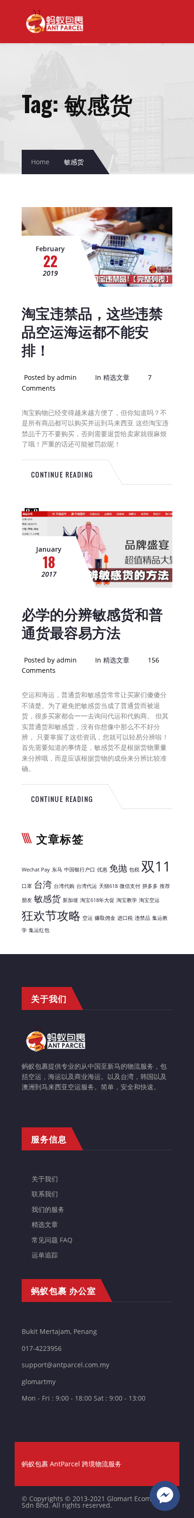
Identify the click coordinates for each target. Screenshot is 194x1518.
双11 (156, 866)
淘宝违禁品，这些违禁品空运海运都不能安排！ (92, 331)
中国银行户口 (79, 869)
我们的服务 (48, 1209)
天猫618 (108, 886)
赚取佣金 (105, 918)
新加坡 (70, 900)
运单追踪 (45, 1254)
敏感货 (47, 899)
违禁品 (142, 918)
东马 (57, 869)
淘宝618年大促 (97, 900)
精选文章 (116, 377)
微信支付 (130, 886)
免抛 (118, 868)
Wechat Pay (36, 869)
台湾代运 (86, 886)
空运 (87, 918)
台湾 (43, 884)
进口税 (125, 918)
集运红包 (39, 930)
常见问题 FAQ (52, 1239)
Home (40, 161)
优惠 (102, 869)
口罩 (27, 886)
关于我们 (45, 1178)
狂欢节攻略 (51, 915)
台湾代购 (64, 886)
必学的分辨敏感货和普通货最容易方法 (92, 622)
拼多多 (150, 886)
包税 (134, 869)
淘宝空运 (149, 900)
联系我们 (45, 1193)
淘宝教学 (126, 900)
